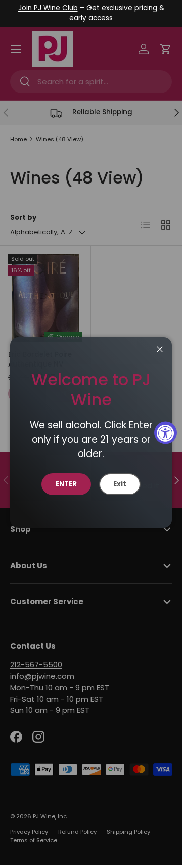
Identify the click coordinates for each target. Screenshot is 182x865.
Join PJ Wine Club (48, 8)
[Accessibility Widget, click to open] (165, 432)
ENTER (66, 484)
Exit (119, 484)
